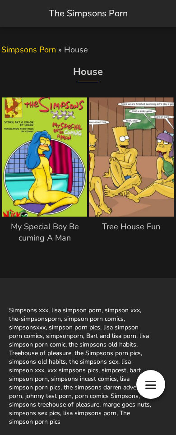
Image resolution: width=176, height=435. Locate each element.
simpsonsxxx (27, 327)
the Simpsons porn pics (107, 353)
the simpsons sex (93, 361)
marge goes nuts (126, 404)
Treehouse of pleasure (40, 353)
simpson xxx (122, 310)
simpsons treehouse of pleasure (54, 404)
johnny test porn (48, 396)
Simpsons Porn (28, 49)
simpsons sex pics (34, 413)
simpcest (114, 370)
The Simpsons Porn (88, 13)
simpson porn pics (74, 327)
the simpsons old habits (102, 344)
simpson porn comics (94, 319)
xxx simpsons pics (72, 370)
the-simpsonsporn (35, 319)
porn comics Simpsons (107, 396)
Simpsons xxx (28, 310)
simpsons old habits (37, 361)
